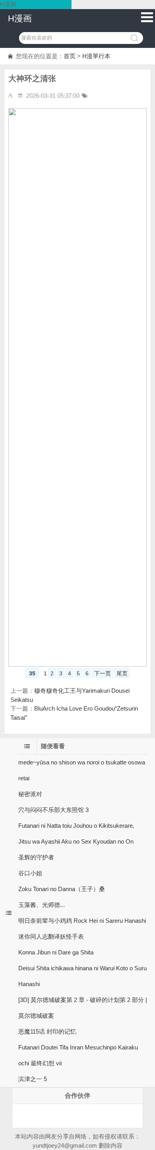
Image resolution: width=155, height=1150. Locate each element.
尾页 (122, 673)
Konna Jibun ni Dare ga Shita (55, 952)
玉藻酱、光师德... (41, 904)
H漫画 (20, 18)
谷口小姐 (30, 873)
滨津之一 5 (32, 1079)
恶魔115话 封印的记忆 (47, 1031)
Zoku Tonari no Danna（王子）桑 (61, 889)
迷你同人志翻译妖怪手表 (51, 936)
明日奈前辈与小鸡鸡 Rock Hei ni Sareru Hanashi (82, 920)
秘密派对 (30, 794)
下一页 (102, 673)
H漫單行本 (96, 56)
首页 (70, 56)
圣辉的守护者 (36, 857)
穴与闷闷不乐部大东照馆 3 (53, 809)
